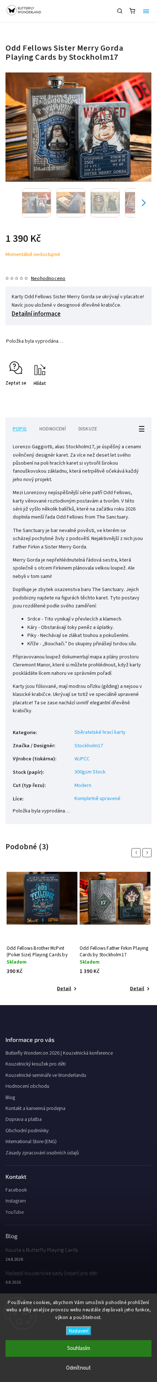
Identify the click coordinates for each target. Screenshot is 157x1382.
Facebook (16, 1190)
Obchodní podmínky (27, 1130)
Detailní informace (36, 314)
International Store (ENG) (31, 1141)
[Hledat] (119, 10)
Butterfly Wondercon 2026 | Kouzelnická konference (59, 1053)
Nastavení (78, 1330)
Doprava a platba (23, 1119)
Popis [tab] (20, 429)
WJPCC (81, 759)
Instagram (15, 1201)
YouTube (14, 1212)
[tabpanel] (41, 933)
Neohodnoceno (48, 278)
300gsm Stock (90, 772)
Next (148, 852)
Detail (64, 988)
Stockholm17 (88, 745)
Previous (137, 852)
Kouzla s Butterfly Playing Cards (41, 1250)
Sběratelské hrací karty (100, 732)
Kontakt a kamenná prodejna (35, 1108)
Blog (10, 1097)
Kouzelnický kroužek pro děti (35, 1064)
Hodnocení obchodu (27, 1086)
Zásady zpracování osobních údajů (42, 1153)
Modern (82, 785)
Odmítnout (78, 1368)
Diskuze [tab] (87, 429)
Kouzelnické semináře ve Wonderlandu (45, 1075)
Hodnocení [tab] (52, 429)
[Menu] (146, 11)
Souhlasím (78, 1348)
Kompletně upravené (97, 798)
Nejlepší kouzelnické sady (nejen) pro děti (51, 1273)
